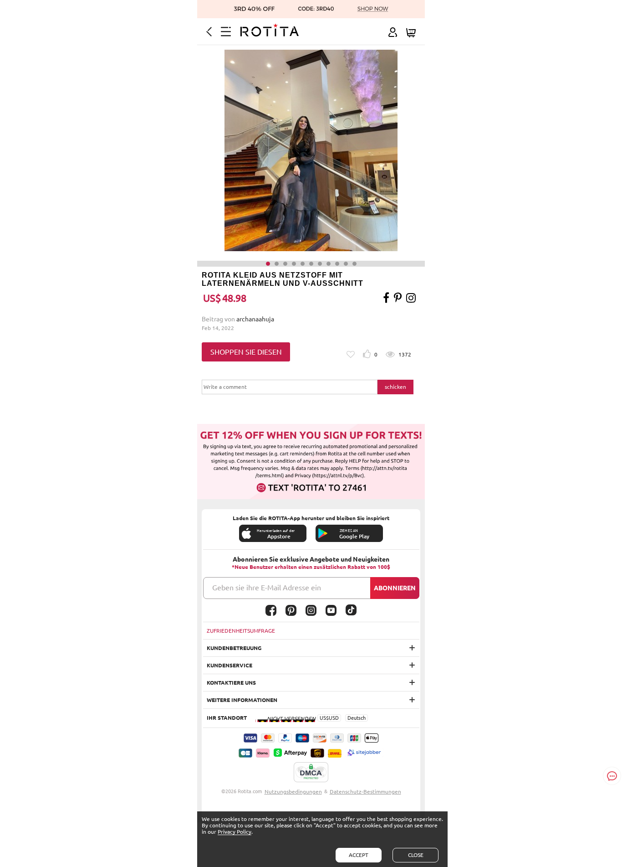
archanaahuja (255, 319)
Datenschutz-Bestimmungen (365, 792)
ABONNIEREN (395, 588)
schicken (395, 387)
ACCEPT (358, 855)
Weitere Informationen (242, 700)
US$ (324, 718)
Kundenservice (229, 665)
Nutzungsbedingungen (293, 792)
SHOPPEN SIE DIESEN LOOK (246, 354)
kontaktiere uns (231, 683)
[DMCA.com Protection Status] (311, 772)
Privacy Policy (234, 832)
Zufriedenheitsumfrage (241, 631)
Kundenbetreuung (234, 648)
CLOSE (415, 855)
